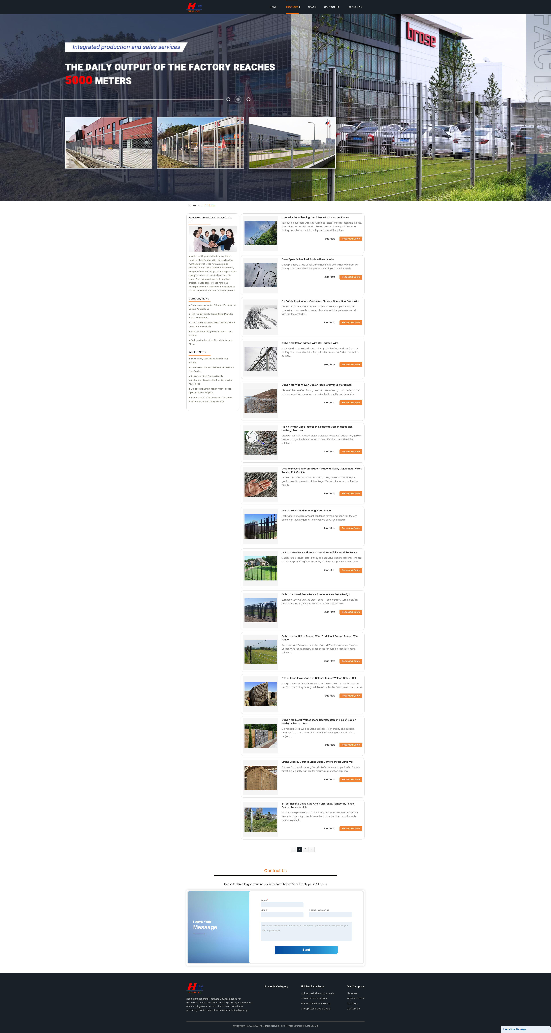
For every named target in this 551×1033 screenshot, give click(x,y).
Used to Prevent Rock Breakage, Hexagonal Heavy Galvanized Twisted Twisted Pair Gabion (322, 470)
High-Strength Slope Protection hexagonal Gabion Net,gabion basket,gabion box (317, 428)
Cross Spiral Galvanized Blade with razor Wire (308, 259)
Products (292, 7)
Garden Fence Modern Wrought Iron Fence (306, 510)
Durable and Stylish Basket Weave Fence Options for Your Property (210, 390)
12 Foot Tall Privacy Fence (315, 1003)
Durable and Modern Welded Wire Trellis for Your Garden (211, 369)
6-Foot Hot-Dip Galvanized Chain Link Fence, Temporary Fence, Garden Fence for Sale (318, 805)
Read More (329, 239)
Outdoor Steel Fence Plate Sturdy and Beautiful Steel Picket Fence (319, 552)
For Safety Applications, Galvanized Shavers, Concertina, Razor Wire (320, 301)
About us (354, 7)
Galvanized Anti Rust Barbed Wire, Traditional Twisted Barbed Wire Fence (320, 638)
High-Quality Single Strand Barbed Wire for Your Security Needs (211, 316)
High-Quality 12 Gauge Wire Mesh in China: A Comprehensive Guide (212, 324)
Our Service (353, 1009)
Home (273, 7)
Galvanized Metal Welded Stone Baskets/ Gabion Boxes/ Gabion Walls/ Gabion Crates (319, 721)
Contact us (331, 7)
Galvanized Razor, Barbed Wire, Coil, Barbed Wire (310, 343)
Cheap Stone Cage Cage (315, 1008)
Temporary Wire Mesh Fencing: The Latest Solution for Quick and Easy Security (210, 399)
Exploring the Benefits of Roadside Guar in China (210, 342)
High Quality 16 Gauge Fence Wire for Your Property (211, 333)
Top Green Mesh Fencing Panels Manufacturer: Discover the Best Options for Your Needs (210, 380)
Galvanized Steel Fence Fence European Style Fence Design (316, 594)
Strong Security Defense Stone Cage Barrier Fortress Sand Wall (318, 762)
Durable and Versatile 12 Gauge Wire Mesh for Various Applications (212, 307)
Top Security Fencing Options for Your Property (208, 360)
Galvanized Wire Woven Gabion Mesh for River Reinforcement (317, 385)
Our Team (352, 1003)
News (311, 7)
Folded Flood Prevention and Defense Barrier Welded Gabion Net (319, 678)
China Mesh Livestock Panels (317, 993)
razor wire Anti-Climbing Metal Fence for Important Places (315, 217)
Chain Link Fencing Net (314, 998)
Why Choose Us (355, 998)
